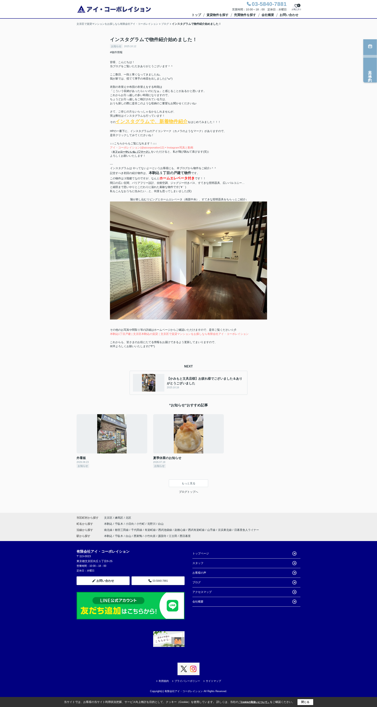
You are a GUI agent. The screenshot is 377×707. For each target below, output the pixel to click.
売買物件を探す (245, 14)
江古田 (173, 536)
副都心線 (180, 529)
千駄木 (119, 523)
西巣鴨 (138, 536)
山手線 (211, 529)
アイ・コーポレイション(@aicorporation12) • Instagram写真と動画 (151, 147)
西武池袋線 (165, 529)
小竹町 (140, 523)
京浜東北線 (225, 529)
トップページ (200, 553)
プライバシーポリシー (187, 681)
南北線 (108, 529)
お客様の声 (199, 572)
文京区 (108, 517)
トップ (196, 14)
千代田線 (137, 529)
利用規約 (164, 681)
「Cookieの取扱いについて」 (254, 702)
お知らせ (116, 46)
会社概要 (268, 14)
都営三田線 (122, 529)
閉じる (305, 701)
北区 (128, 517)
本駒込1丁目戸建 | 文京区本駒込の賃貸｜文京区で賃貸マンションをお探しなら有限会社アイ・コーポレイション (179, 333)
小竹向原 (150, 536)
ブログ (196, 582)
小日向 (130, 523)
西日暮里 (185, 536)
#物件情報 (116, 52)
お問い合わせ (289, 14)
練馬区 (119, 517)
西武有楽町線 (196, 529)
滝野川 (151, 523)
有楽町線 (150, 529)
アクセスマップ (202, 591)
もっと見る (188, 483)
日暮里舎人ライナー (246, 529)
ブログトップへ (188, 491)
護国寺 (162, 536)
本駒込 (108, 523)
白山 (161, 523)
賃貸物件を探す (218, 14)
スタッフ (197, 563)
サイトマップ (213, 681)
